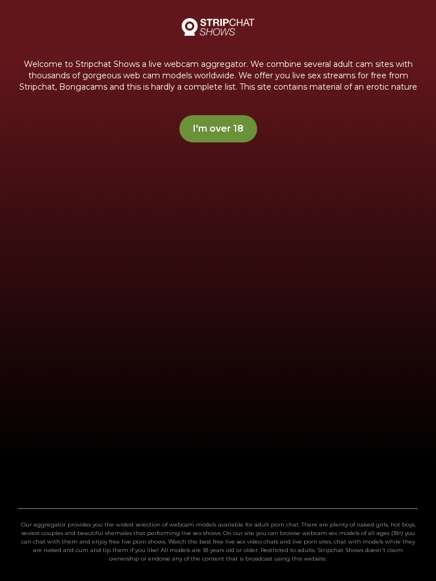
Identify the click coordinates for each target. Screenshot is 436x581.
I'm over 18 (218, 128)
